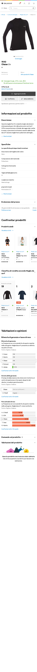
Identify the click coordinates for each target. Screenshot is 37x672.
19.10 (3, 62)
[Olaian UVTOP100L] (7, 249)
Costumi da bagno (12, 14)
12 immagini (18, 59)
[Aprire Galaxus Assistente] (29, 3)
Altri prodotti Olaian (27, 73)
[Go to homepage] (7, 3)
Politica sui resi (6, 210)
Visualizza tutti (6, 230)
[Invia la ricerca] (11, 8)
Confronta (11, 99)
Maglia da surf (24, 14)
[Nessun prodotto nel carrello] (33, 3)
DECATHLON (5, 89)
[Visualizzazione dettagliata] (18, 361)
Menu (5, 8)
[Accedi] (24, 3)
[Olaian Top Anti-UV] (22, 249)
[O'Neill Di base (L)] (22, 299)
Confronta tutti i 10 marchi (9, 371)
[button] (18, 82)
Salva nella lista (28, 99)
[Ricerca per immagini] (33, 8)
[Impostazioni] (19, 3)
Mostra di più (7, 136)
